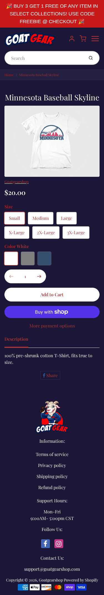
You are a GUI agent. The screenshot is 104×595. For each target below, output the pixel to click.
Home (9, 75)
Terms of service (52, 454)
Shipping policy (52, 476)
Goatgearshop (16, 181)
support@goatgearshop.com (52, 569)
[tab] (19, 340)
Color (16, 246)
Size (8, 206)
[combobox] (43, 58)
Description (16, 339)
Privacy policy (52, 465)
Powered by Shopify (81, 580)
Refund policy (52, 487)
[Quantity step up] (39, 276)
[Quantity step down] (11, 276)
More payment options (52, 326)
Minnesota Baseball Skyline (39, 75)
